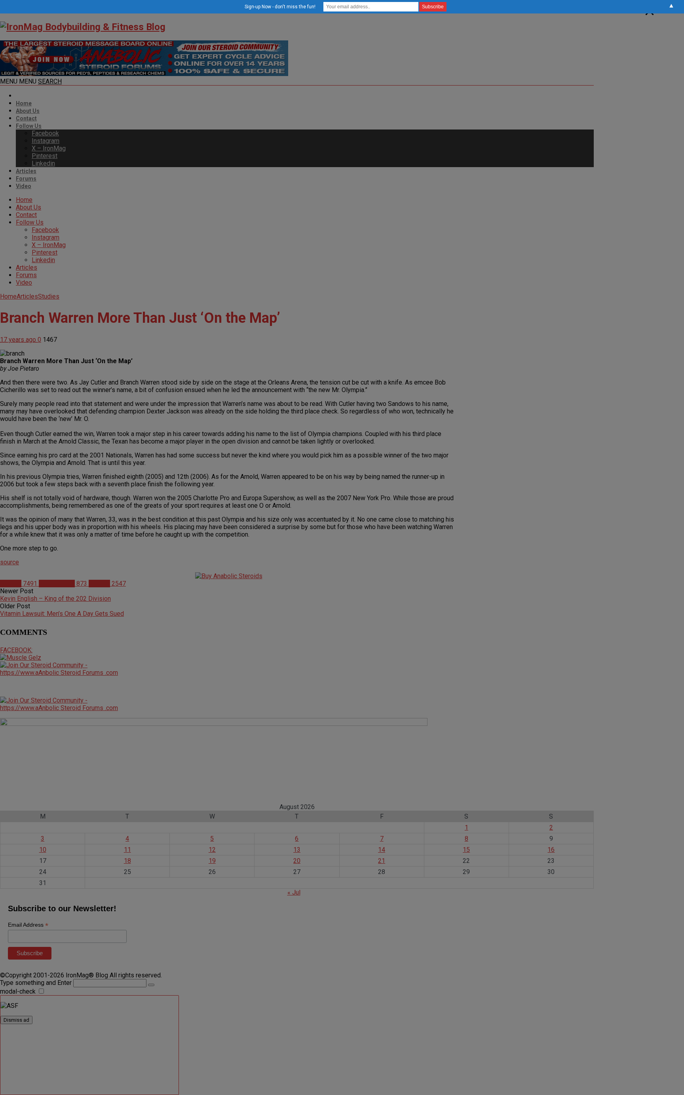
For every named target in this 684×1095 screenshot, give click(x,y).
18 (127, 861)
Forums (26, 178)
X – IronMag (49, 148)
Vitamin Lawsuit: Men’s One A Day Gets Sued (62, 613)
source (9, 562)
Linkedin (43, 163)
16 (551, 849)
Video (23, 186)
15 (466, 849)
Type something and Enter (36, 982)
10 (42, 849)
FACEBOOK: (16, 650)
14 (381, 849)
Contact (26, 118)
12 (212, 849)
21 (381, 861)
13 (296, 849)
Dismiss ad (16, 1020)
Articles (26, 171)
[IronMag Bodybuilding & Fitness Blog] (82, 26)
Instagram (45, 141)
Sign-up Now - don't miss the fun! (280, 7)
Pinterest (44, 156)
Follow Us (29, 126)
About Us (28, 111)
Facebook (45, 133)
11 (127, 849)
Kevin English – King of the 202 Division (55, 598)
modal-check (18, 991)
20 (296, 861)
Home (24, 103)
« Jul (293, 892)
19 (212, 861)
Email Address (28, 925)
